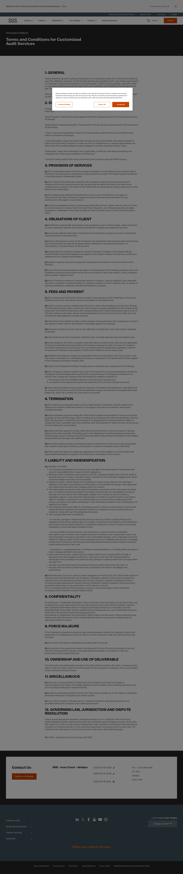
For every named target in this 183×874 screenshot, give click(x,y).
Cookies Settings (64, 104)
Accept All (121, 104)
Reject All (102, 104)
